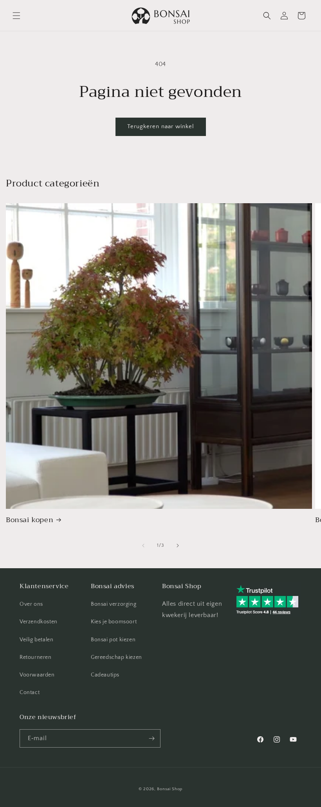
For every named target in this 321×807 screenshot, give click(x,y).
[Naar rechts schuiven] (177, 545)
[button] (16, 15)
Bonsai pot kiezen (113, 640)
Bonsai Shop (169, 789)
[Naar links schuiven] (143, 545)
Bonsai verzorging (113, 604)
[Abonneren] (151, 738)
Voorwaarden (37, 675)
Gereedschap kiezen (116, 657)
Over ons (31, 604)
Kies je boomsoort (114, 622)
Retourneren (36, 657)
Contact (30, 692)
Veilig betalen (36, 640)
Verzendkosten (39, 622)
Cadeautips (105, 675)
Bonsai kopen (29, 519)
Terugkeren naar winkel (160, 126)
